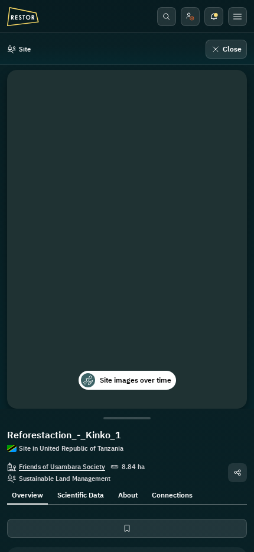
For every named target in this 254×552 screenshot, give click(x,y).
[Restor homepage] (23, 16)
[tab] (27, 494)
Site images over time (135, 380)
